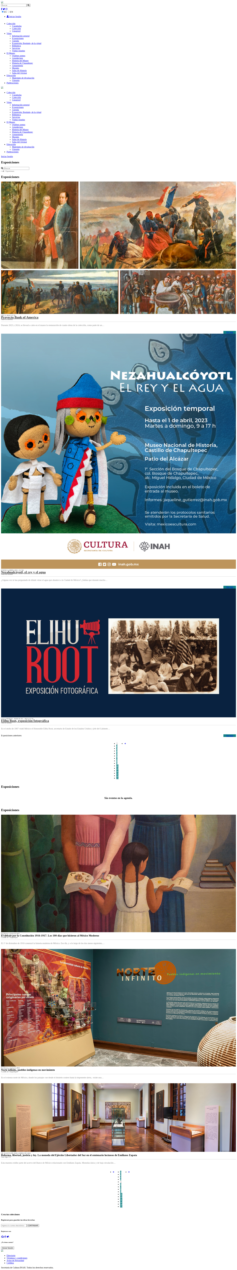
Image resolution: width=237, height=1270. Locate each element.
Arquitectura (17, 58)
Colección (11, 23)
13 (117, 773)
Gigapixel (16, 31)
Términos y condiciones (17, 1258)
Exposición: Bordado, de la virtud (26, 43)
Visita (9, 33)
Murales (15, 68)
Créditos (10, 1263)
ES (5, 12)
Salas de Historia (19, 70)
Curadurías (17, 26)
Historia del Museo (20, 60)
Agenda (15, 41)
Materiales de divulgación (23, 78)
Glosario (15, 80)
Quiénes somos (18, 56)
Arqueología (17, 65)
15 (117, 778)
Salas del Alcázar (19, 73)
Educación (11, 75)
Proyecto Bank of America (19, 317)
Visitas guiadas (18, 51)
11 (117, 768)
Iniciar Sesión (15, 16)
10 (117, 766)
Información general (20, 36)
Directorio (11, 1255)
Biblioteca (16, 46)
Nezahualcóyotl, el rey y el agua (23, 572)
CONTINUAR (33, 1226)
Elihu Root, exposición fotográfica (25, 721)
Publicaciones (13, 83)
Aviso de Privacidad (15, 1260)
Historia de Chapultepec (22, 63)
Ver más (229, 332)
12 (117, 770)
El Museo (11, 53)
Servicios (16, 48)
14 (117, 775)
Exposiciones (18, 38)
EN (11, 12)
